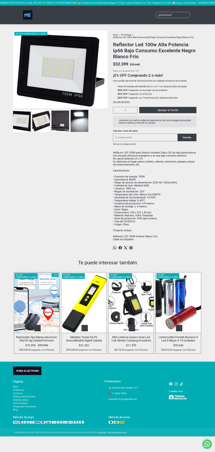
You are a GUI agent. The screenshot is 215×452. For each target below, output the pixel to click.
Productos (18, 390)
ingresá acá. (102, 432)
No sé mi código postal (124, 144)
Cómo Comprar (20, 403)
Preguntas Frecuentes (24, 406)
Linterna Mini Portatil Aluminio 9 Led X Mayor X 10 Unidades (178, 338)
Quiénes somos (20, 400)
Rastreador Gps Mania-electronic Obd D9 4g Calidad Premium (36, 338)
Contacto (18, 393)
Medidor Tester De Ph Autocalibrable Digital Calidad (84, 338)
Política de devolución (24, 396)
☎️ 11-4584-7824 (117, 393)
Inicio (15, 386)
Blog (15, 410)
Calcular (187, 137)
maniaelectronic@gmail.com (122, 399)
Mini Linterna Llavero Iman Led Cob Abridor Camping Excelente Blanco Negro (131, 338)
